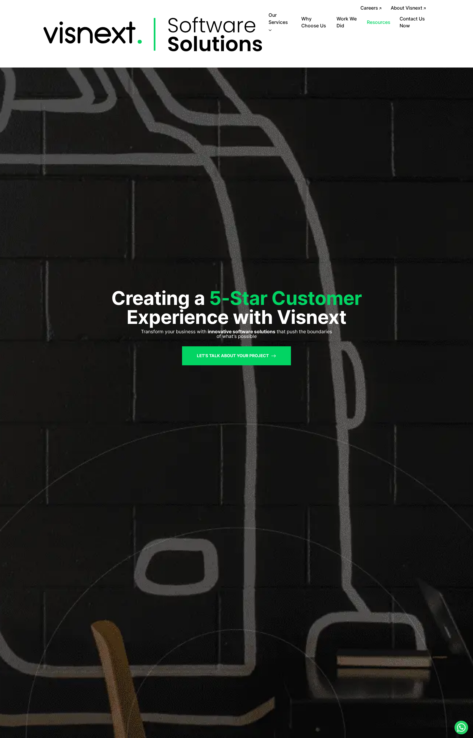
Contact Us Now (412, 22)
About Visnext (407, 8)
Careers (369, 8)
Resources (378, 22)
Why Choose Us (313, 22)
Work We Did (347, 22)
